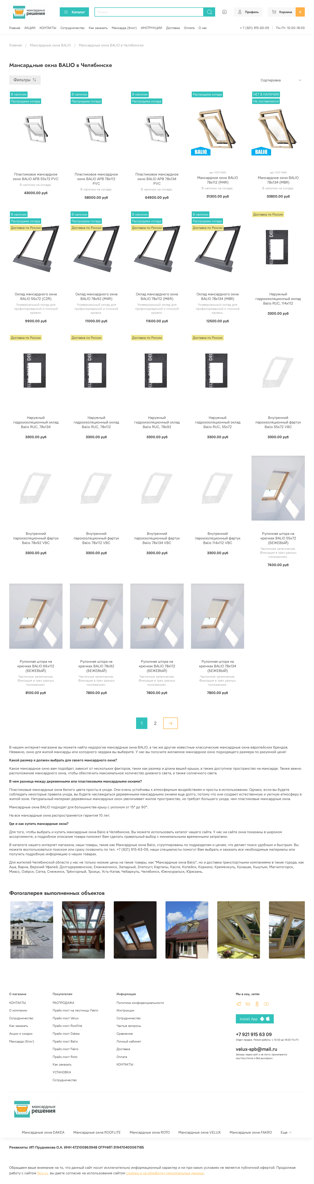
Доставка (173, 28)
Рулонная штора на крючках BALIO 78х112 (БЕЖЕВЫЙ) (157, 666)
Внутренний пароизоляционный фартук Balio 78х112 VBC (96, 538)
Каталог (78, 12)
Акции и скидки (20, 1033)
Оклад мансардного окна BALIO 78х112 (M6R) (157, 296)
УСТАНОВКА (62, 1072)
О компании (18, 1010)
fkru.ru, (43, 1173)
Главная (14, 28)
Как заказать (98, 28)
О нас (203, 28)
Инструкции (125, 1010)
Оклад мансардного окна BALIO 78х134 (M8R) (218, 296)
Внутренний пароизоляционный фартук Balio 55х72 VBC (278, 422)
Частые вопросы (129, 1026)
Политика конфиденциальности (140, 1003)
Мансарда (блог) (124, 28)
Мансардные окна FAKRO (251, 1132)
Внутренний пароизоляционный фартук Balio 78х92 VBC (36, 538)
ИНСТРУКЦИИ (151, 28)
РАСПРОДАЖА (63, 1003)
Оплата (189, 28)
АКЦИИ (29, 28)
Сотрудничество (72, 28)
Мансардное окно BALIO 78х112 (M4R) (217, 179)
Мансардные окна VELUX (199, 1132)
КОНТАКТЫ (48, 28)
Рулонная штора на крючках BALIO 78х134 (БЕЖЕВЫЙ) (217, 666)
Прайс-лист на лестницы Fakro (75, 1010)
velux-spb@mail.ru (256, 1049)
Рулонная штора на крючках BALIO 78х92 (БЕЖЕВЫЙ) (96, 666)
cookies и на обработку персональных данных (165, 1173)
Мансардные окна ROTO (150, 1132)
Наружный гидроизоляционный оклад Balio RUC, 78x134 (36, 422)
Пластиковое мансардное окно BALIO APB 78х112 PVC (96, 179)
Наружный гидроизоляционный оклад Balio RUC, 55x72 (217, 422)
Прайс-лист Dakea (66, 1033)
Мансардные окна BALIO (50, 45)
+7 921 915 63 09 (254, 1034)
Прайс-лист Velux (66, 1018)
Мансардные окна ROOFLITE (97, 1132)
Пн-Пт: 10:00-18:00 (290, 28)
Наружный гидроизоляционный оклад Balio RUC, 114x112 (278, 298)
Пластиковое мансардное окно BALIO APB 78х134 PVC (157, 179)
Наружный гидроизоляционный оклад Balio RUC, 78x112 (96, 422)
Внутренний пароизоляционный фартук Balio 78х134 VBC (157, 538)
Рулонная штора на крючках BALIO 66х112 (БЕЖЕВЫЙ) (35, 666)
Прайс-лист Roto (65, 1057)
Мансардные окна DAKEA (43, 1132)
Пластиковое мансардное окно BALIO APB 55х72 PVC (36, 176)
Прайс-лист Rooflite (67, 1026)
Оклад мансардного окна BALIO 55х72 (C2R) (36, 296)
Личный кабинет (129, 1041)
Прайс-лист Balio (65, 1041)
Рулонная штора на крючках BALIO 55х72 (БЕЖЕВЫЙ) (278, 538)
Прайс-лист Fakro (65, 1049)
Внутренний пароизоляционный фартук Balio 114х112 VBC (217, 538)
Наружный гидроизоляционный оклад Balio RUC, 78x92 (157, 422)
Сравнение (125, 1033)
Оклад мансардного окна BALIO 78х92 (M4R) (96, 296)
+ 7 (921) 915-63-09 (254, 28)
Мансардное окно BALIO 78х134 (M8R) (278, 179)
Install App (250, 1019)
